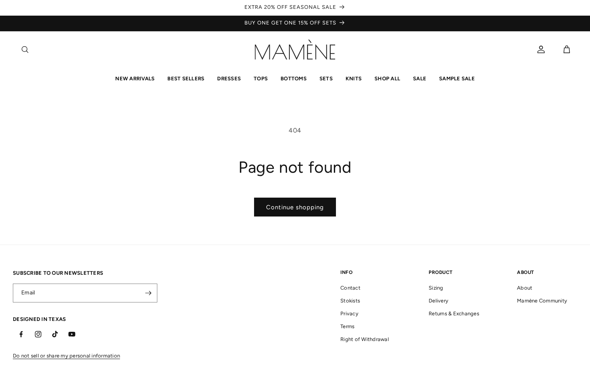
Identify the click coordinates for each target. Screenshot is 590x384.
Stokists (350, 301)
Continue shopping (295, 207)
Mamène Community (542, 301)
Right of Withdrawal (364, 339)
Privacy (349, 313)
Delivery (438, 301)
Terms (347, 326)
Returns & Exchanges (454, 313)
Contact (350, 288)
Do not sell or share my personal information (66, 356)
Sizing (436, 288)
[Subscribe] (148, 293)
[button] (25, 49)
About (524, 288)
